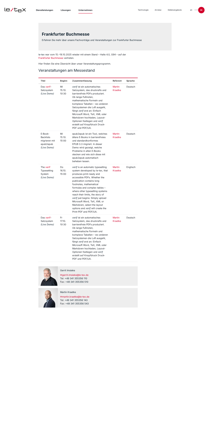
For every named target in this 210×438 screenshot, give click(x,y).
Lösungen (66, 10)
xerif (48, 86)
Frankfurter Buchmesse (50, 58)
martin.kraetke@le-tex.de (74, 296)
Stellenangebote (175, 10)
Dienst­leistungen (44, 10)
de (201, 10)
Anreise (158, 10)
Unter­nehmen (85, 10)
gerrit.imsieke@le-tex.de (74, 274)
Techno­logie (143, 10)
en (191, 10)
